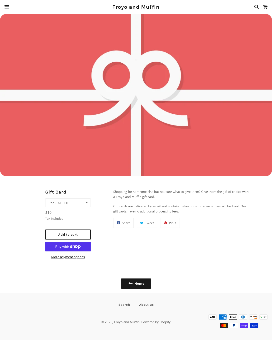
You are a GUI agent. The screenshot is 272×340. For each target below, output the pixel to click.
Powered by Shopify (156, 322)
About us (146, 305)
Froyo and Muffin (136, 7)
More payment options (68, 257)
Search (124, 305)
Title (51, 203)
